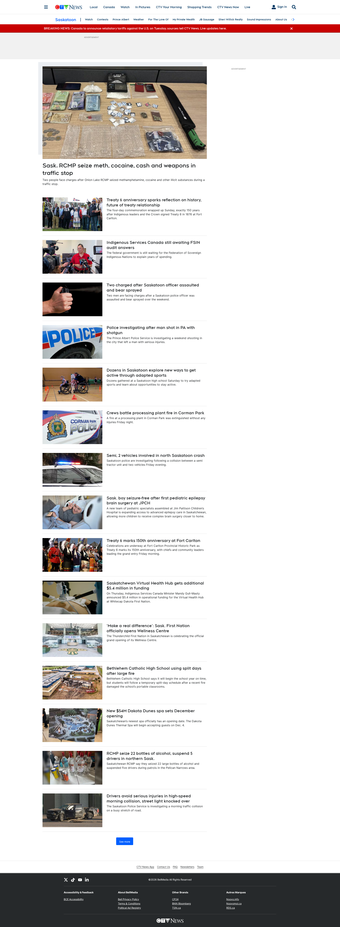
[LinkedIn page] (87, 880)
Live (247, 7)
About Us (281, 19)
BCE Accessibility (74, 899)
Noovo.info (232, 899)
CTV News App (145, 866)
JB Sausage (206, 19)
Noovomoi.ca (234, 903)
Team (200, 866)
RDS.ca (230, 907)
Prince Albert (121, 19)
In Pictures (142, 7)
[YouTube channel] (80, 880)
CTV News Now (228, 7)
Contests (102, 19)
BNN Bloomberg (181, 903)
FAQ (175, 866)
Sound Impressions (259, 19)
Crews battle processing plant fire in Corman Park (155, 413)
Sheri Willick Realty (231, 19)
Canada (109, 7)
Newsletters (187, 866)
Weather (138, 19)
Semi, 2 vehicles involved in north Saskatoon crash (156, 455)
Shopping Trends (199, 7)
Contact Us (163, 866)
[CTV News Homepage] (68, 7)
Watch (125, 7)
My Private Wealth (184, 19)
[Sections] (46, 7)
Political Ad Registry (129, 907)
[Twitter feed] (66, 880)
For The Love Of (158, 19)
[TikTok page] (73, 880)
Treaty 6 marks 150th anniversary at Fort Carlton (153, 540)
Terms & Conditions (129, 903)
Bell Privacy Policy (128, 899)
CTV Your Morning (169, 7)
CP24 (175, 899)
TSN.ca (176, 907)
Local (94, 7)
